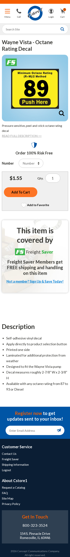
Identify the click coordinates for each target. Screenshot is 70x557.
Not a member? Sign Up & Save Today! (35, 281)
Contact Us (9, 453)
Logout (6, 470)
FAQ (5, 493)
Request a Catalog (13, 487)
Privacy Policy (11, 504)
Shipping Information (15, 464)
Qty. (40, 178)
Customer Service (17, 446)
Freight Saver (10, 459)
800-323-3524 (35, 525)
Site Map (7, 498)
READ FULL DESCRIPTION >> (22, 136)
